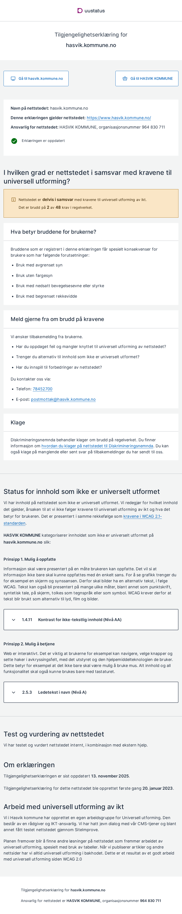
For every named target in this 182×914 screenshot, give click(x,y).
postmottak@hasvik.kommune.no (63, 399)
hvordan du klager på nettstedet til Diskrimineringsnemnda (97, 446)
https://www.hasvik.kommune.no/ (119, 117)
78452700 (42, 388)
